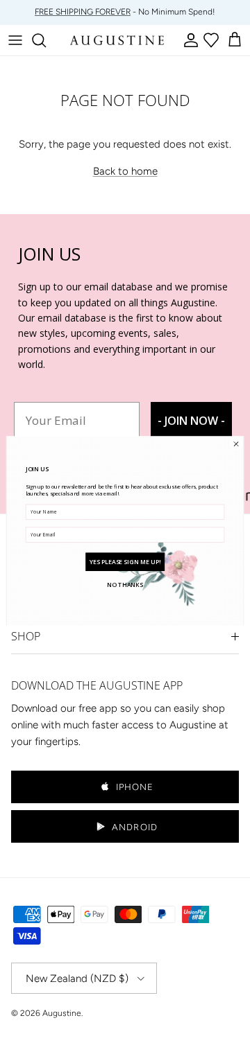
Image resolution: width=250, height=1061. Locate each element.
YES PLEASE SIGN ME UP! (125, 561)
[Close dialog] (236, 443)
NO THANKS (125, 584)
